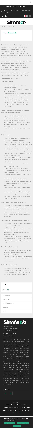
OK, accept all (10, 423)
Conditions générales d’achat (11, 408)
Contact (5, 311)
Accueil (3, 26)
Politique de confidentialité (10, 410)
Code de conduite (16, 413)
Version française (25, 16)
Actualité (4, 290)
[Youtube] (6, 16)
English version (27, 16)
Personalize (17, 426)
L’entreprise (6, 295)
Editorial (5, 307)
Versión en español (30, 16)
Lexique (7, 405)
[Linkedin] (2, 16)
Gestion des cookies (24, 410)
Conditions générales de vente (19, 405)
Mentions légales (25, 408)
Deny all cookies (23, 423)
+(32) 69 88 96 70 (21, 7)
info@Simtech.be (10, 335)
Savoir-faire (6, 299)
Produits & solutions (8, 303)
